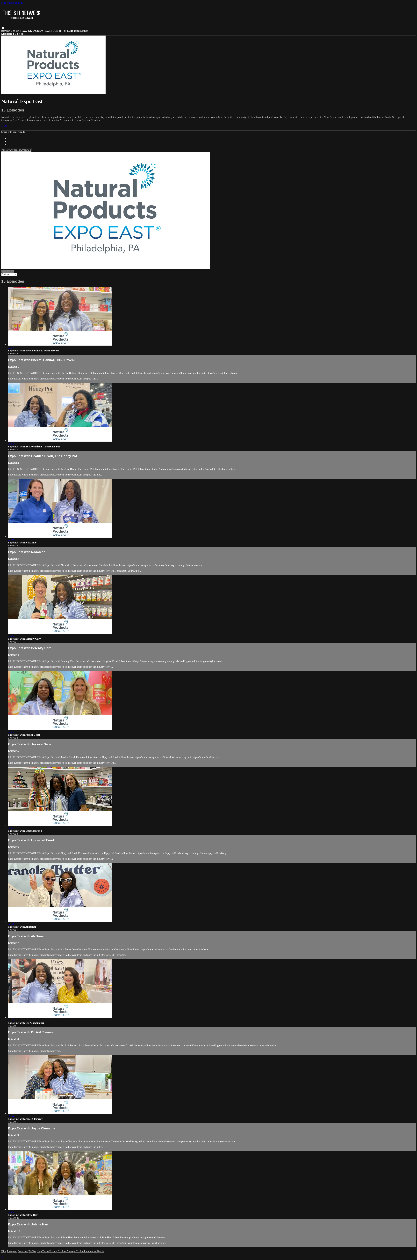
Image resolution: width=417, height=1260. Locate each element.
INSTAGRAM (35, 31)
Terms (45, 1251)
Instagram (12, 1251)
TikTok (62, 31)
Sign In (19, 33)
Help (39, 1251)
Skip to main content (11, 2)
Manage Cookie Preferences (82, 1251)
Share (4, 125)
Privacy (53, 1251)
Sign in (84, 31)
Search (15, 31)
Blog (3, 1251)
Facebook (23, 1251)
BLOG (23, 31)
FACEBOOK (51, 31)
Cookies (62, 1251)
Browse (6, 31)
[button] (3, 28)
